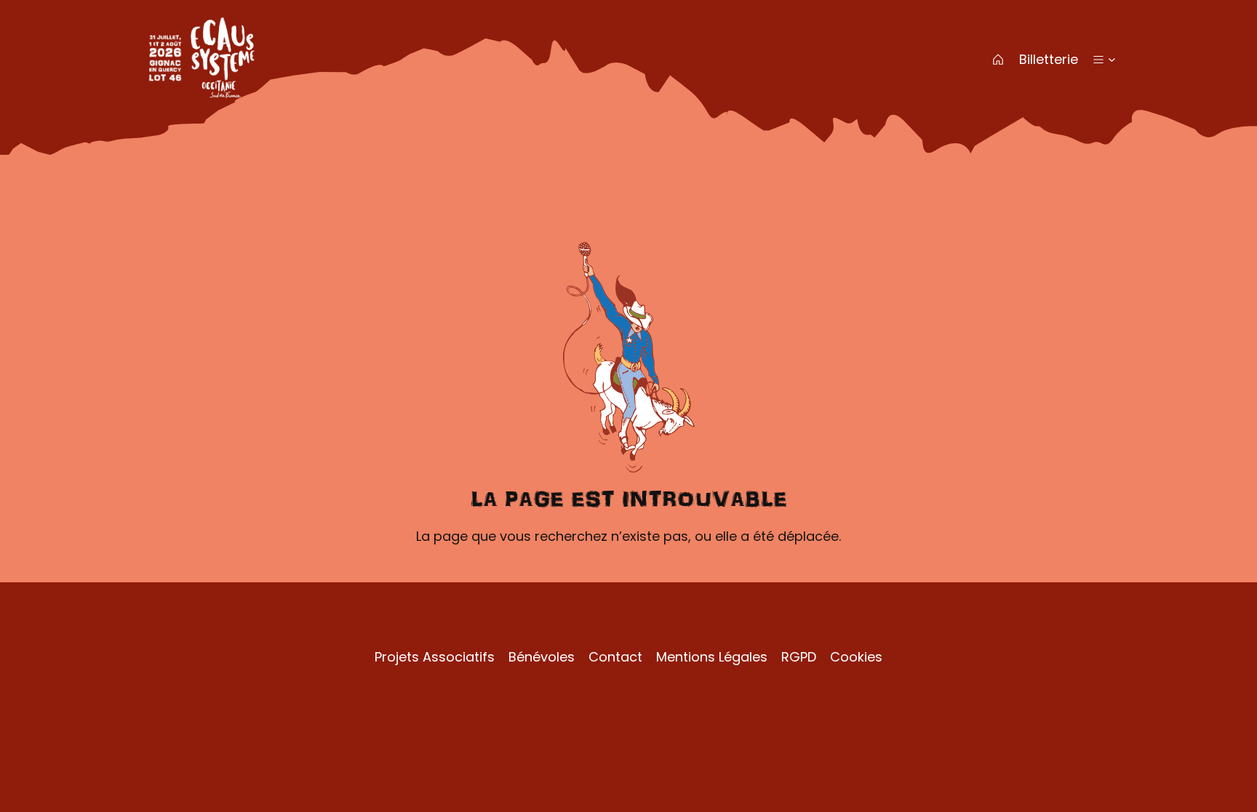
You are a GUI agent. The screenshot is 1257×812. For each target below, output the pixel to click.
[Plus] (1098, 59)
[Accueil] (998, 59)
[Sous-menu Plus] (1112, 59)
